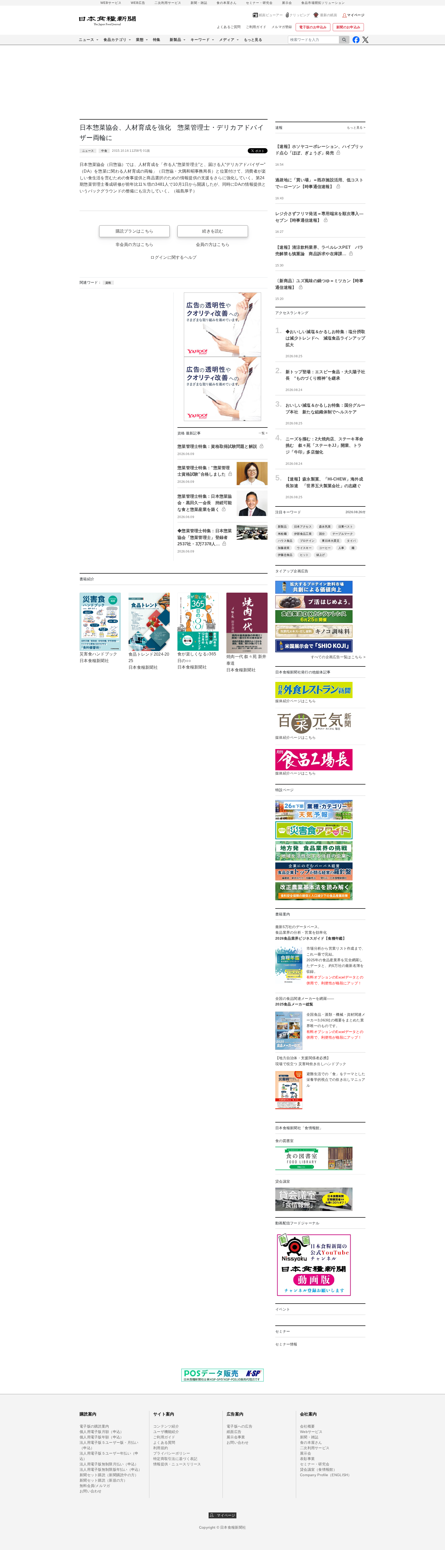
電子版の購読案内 (94, 1426)
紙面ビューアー (271, 15)
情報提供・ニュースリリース (177, 1464)
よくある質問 (164, 1442)
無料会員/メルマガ (95, 1486)
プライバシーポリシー (171, 1453)
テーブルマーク (342, 533)
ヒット (304, 554)
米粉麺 (282, 533)
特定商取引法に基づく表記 (175, 1459)
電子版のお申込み (313, 27)
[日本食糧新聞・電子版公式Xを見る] (365, 40)
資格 (108, 282)
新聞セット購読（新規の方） (103, 1480)
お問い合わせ (91, 1491)
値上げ (320, 554)
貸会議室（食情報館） (318, 1469)
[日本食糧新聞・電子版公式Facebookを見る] (356, 40)
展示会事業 (236, 1437)
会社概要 (307, 1426)
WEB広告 (138, 3)
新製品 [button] (175, 40)
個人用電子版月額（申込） (102, 1432)
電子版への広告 (239, 1426)
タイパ (351, 540)
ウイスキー (304, 547)
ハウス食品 (285, 540)
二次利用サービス (168, 3)
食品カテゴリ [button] (115, 40)
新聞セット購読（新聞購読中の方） (109, 1475)
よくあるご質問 (229, 27)
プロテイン (307, 540)
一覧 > (263, 433)
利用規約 (160, 1448)
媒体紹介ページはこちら (295, 701)
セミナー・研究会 (259, 3)
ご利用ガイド (256, 27)
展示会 (287, 3)
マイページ (224, 1515)
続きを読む (212, 231)
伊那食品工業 (303, 533)
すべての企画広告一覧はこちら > (338, 657)
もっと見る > (356, 127)
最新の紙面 (328, 15)
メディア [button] (227, 40)
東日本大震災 (330, 540)
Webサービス (311, 1432)
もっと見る (253, 40)
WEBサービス (111, 3)
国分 (322, 533)
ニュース (88, 150)
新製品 (282, 526)
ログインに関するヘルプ (173, 257)
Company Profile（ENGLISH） (326, 1475)
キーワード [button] (200, 40)
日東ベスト (345, 526)
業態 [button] (140, 40)
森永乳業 (325, 526)
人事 (341, 547)
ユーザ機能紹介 (166, 1432)
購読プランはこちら (134, 231)
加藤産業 (283, 547)
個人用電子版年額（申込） (102, 1437)
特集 (156, 40)
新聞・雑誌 (199, 3)
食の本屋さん (227, 3)
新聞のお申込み (348, 27)
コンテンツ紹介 (166, 1426)
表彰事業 (307, 1459)
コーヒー (325, 547)
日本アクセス (303, 526)
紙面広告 (234, 1432)
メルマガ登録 (281, 27)
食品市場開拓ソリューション (323, 3)
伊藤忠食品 (285, 554)
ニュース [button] (86, 40)
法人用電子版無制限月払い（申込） (109, 1464)
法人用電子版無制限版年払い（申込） (111, 1469)
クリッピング (299, 15)
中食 (104, 150)
